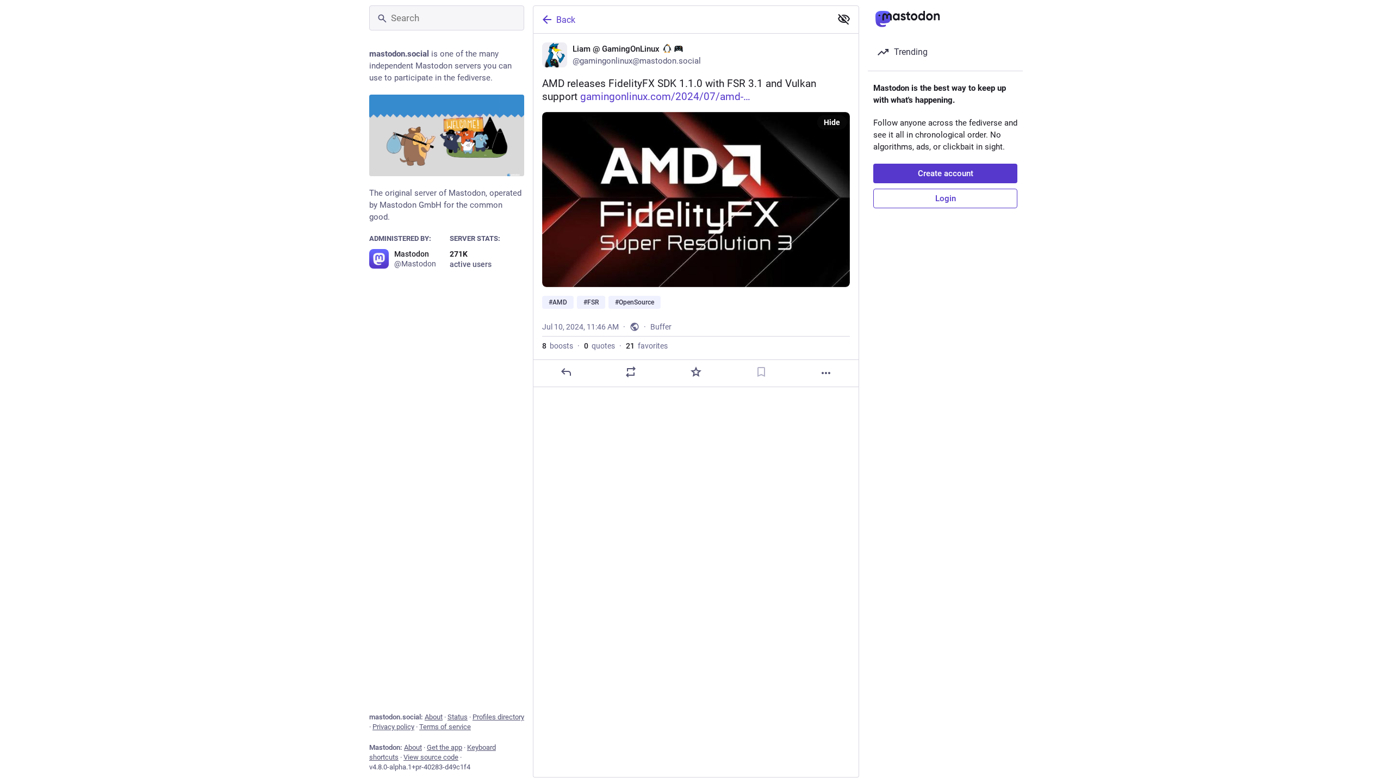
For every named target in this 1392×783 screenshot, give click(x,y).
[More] (825, 373)
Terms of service (445, 727)
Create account (945, 173)
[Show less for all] (844, 19)
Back (565, 20)
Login (945, 198)
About (434, 717)
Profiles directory (498, 717)
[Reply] (566, 371)
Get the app (444, 747)
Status (458, 717)
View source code (430, 757)
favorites (647, 345)
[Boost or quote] (630, 371)
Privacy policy (393, 727)
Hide (832, 122)
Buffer (661, 326)
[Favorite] (696, 371)
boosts (557, 345)
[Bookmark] (761, 371)
